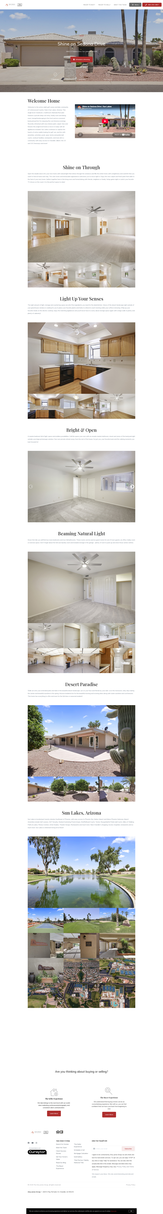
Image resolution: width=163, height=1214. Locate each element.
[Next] (132, 487)
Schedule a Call (79, 1150)
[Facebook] (28, 1143)
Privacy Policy (130, 1185)
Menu (136, 5)
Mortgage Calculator (81, 1153)
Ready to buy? (89, 5)
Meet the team (120, 5)
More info (113, 1211)
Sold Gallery (78, 1157)
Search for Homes (62, 1144)
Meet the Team (61, 1147)
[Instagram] (36, 1143)
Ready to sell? (104, 5)
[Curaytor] (37, 1154)
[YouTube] (32, 1143)
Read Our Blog (61, 1163)
